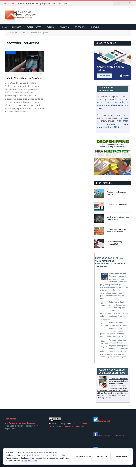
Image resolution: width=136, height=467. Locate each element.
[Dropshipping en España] (99, 206)
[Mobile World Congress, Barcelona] (24, 61)
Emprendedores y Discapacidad (114, 242)
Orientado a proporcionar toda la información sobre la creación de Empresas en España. (114, 310)
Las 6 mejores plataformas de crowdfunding (118, 218)
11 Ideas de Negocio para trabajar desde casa (117, 230)
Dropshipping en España (117, 204)
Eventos (10, 53)
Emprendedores (34, 27)
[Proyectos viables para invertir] (99, 193)
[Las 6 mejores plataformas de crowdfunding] (99, 218)
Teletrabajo (80, 27)
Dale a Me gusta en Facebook (111, 435)
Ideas (4, 27)
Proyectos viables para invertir (116, 193)
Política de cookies (25, 426)
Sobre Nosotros (11, 418)
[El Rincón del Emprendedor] (20, 15)
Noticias (95, 27)
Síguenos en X (104, 421)
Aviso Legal (9, 426)
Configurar (121, 456)
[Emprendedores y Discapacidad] (99, 243)
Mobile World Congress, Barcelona (24, 78)
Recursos (16, 27)
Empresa (50, 27)
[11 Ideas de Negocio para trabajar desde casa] (99, 231)
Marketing (64, 27)
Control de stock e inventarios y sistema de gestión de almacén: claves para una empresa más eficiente (44, 3)
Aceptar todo (83, 456)
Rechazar (102, 456)
